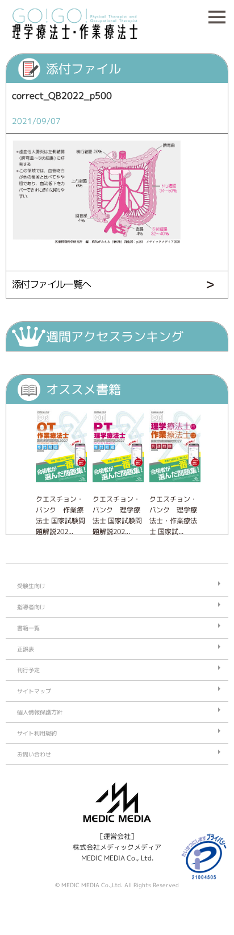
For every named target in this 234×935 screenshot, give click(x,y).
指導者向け (31, 607)
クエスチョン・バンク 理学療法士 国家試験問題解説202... (117, 515)
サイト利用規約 (37, 733)
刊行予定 (28, 670)
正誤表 (25, 649)
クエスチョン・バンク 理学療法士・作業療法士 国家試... (173, 515)
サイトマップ (34, 691)
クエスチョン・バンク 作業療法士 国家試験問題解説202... (60, 515)
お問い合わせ (34, 754)
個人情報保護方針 (39, 712)
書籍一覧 (28, 628)
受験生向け (31, 586)
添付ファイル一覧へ (51, 284)
